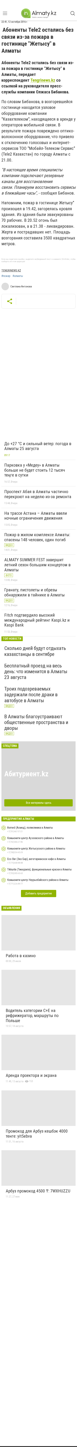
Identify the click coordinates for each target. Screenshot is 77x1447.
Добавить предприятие (38, 893)
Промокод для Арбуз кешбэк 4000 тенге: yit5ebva (37, 1134)
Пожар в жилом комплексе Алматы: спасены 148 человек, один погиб (37, 537)
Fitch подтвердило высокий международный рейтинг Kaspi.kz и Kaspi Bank (37, 620)
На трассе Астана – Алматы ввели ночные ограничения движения (35, 516)
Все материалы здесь (38, 802)
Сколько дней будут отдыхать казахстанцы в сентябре (35, 651)
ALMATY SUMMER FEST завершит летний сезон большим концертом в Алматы (37, 564)
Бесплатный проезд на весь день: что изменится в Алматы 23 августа (35, 671)
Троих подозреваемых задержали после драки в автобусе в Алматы (31, 694)
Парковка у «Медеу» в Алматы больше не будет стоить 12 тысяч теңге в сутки (34, 470)
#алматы (18, 276)
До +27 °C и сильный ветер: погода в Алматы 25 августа (37, 446)
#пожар (5, 276)
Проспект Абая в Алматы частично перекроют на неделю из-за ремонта (37, 494)
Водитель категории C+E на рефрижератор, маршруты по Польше (32, 1015)
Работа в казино (21, 955)
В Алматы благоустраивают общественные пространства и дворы (36, 722)
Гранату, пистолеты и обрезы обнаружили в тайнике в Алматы (34, 592)
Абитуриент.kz (26, 774)
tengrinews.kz (11, 270)
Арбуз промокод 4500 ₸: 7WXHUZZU (38, 1191)
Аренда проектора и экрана (31, 1075)
